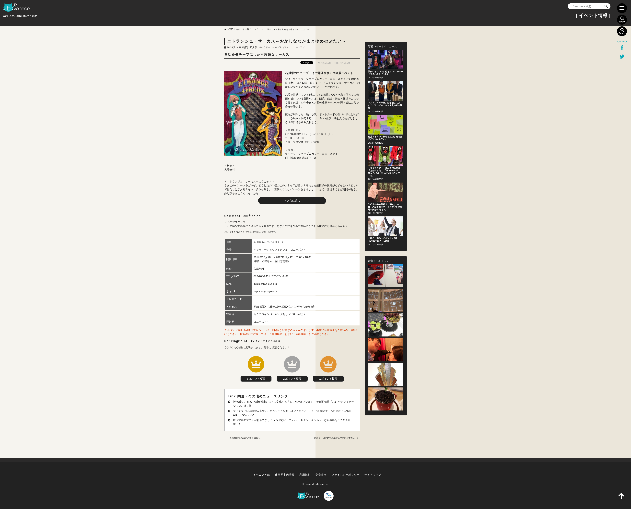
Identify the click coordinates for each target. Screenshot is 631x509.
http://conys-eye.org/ (265, 291)
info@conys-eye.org (265, 284)
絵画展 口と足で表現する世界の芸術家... (334, 438)
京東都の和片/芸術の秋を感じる (245, 438)
